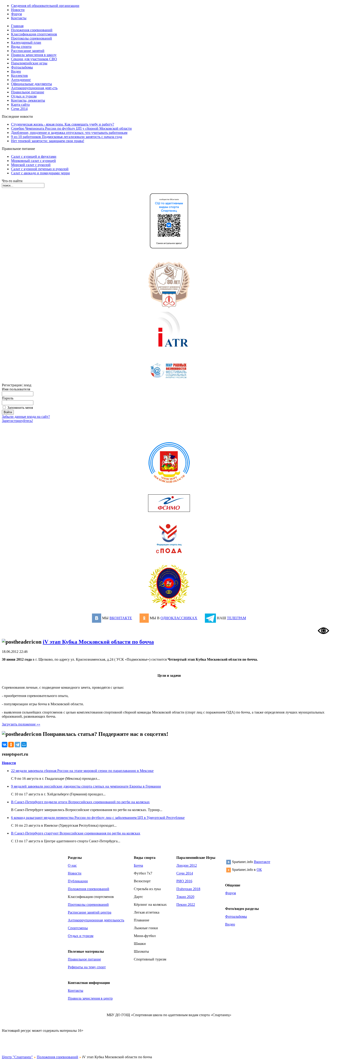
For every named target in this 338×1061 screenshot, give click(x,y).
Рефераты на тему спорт (87, 967)
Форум (230, 893)
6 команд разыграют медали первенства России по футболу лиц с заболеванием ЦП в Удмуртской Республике (98, 818)
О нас (72, 865)
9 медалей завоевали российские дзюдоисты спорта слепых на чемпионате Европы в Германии (86, 786)
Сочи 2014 (184, 873)
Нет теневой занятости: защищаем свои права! (47, 141)
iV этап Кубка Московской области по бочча (98, 642)
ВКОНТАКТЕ (120, 618)
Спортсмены (78, 928)
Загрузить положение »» (21, 724)
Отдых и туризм (80, 936)
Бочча (138, 865)
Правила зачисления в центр (90, 998)
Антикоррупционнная (85, 920)
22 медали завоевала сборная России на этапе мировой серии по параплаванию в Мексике (82, 771)
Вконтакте (262, 862)
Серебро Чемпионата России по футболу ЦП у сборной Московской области (71, 128)
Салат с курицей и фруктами (33, 156)
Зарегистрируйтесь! (17, 421)
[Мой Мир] (24, 744)
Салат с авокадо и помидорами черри (40, 173)
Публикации (78, 881)
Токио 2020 (185, 897)
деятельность (114, 920)
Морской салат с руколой (31, 165)
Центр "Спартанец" (17, 1057)
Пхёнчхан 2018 (188, 889)
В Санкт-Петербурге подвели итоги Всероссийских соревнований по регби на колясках (80, 802)
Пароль (7, 398)
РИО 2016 (184, 881)
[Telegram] (17, 744)
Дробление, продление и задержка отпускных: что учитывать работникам (69, 133)
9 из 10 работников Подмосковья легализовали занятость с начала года (66, 137)
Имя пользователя (16, 389)
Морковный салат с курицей (33, 161)
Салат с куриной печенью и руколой (40, 169)
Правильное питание (84, 959)
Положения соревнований (88, 889)
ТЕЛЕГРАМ (236, 618)
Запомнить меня (20, 408)
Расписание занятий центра (89, 912)
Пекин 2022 (185, 904)
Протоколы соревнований (88, 904)
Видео (230, 924)
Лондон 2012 (186, 865)
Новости (9, 763)
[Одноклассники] (11, 744)
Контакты (75, 990)
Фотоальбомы (236, 916)
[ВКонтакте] (4, 744)
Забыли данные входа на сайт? (26, 417)
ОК (259, 870)
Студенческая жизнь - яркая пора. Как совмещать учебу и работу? (62, 124)
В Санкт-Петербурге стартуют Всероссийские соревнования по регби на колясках (75, 833)
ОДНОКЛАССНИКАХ (178, 618)
